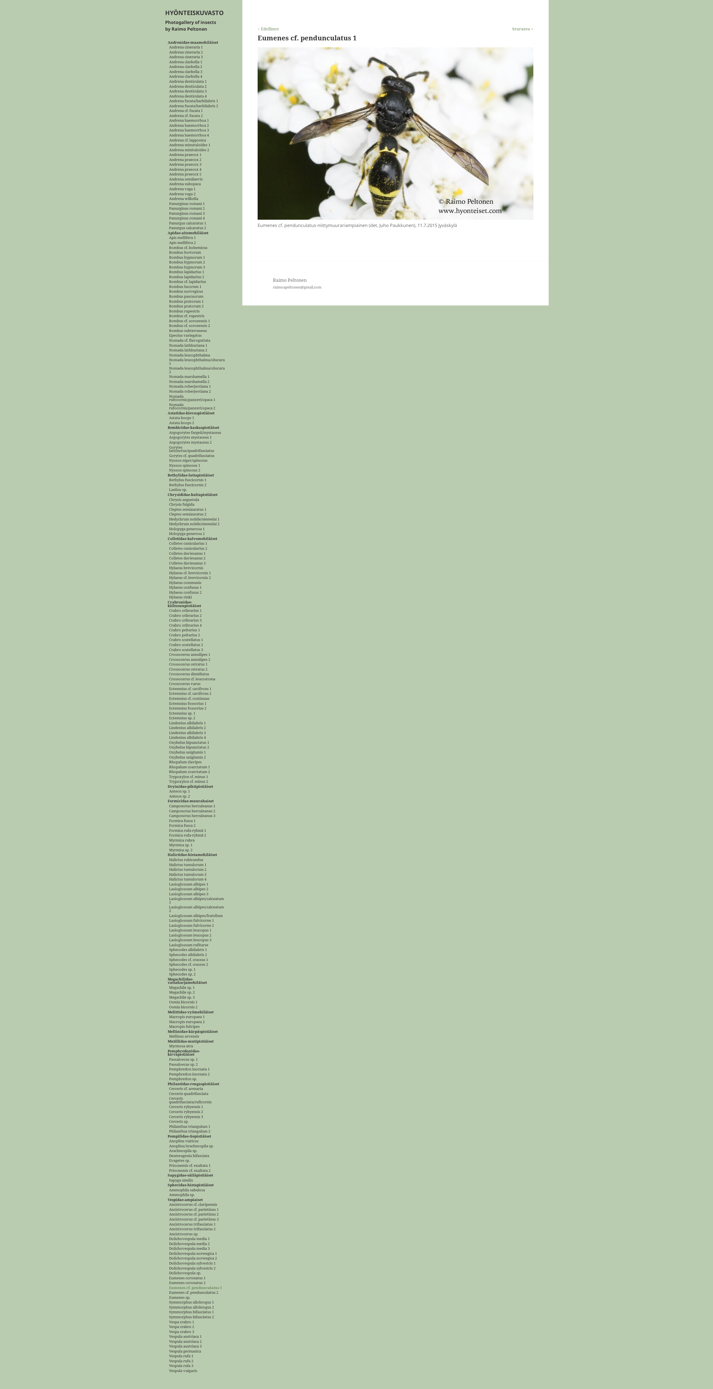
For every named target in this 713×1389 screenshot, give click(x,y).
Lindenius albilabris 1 (187, 723)
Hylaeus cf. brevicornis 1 (190, 573)
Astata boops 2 (181, 422)
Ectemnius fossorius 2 (187, 708)
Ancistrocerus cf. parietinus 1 (194, 1209)
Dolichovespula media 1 (189, 1239)
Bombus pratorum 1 (186, 301)
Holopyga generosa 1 (187, 529)
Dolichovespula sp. (185, 1273)
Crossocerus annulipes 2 (189, 659)
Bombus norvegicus (186, 291)
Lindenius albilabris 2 (187, 728)
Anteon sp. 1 (179, 791)
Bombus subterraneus (188, 330)
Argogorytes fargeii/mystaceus (195, 432)
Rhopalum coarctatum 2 (189, 772)
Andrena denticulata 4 (188, 96)
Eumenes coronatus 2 (187, 1283)
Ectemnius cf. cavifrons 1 (190, 688)
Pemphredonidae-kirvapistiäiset (184, 1053)
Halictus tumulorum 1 (187, 864)
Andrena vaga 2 (182, 194)
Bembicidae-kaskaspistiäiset (193, 427)
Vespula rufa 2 (181, 1361)
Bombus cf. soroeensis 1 (189, 321)
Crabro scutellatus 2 (186, 644)
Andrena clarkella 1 (185, 62)
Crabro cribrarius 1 (185, 610)
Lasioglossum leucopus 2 (190, 935)
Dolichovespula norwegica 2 (193, 1258)
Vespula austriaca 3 (185, 1346)
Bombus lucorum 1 (185, 286)
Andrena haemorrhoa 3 (189, 130)
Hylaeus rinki (180, 597)
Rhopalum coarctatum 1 (189, 767)
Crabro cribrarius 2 (185, 615)
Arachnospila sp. (183, 1151)
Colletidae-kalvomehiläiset (192, 538)
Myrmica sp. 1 (180, 845)
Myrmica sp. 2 (180, 850)
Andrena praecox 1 (185, 155)
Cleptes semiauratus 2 (187, 514)
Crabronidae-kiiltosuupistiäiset (184, 604)
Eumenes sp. (179, 1297)
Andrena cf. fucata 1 (186, 111)
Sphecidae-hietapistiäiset (191, 1185)
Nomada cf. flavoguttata (189, 340)
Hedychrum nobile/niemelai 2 (194, 524)
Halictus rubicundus (186, 860)
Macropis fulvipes (184, 1026)
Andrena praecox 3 (185, 164)
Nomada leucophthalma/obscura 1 (197, 362)
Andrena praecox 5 (185, 174)
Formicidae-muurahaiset (191, 801)
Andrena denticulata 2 (188, 86)
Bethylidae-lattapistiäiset (191, 475)
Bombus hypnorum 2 (187, 262)
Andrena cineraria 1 (186, 47)
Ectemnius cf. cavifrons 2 (190, 693)
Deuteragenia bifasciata (189, 1155)
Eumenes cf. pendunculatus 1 (195, 1287)
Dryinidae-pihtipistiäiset (190, 786)
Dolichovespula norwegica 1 (193, 1253)
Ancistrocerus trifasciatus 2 (192, 1229)
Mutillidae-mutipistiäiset (191, 1041)
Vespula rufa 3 (181, 1366)
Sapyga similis (181, 1180)
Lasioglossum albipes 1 (188, 884)
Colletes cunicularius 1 (188, 543)
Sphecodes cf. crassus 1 (188, 959)
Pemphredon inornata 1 (189, 1069)
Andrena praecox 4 (185, 169)
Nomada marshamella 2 (189, 381)
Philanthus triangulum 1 (189, 1126)
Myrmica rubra (182, 840)
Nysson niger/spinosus (188, 460)
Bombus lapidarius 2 (186, 277)
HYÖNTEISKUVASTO (194, 13)
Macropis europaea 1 (187, 1017)
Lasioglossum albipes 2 (188, 889)
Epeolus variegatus (185, 335)
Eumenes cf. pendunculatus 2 (193, 1292)
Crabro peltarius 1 (184, 630)
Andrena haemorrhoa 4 (189, 135)
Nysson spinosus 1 (184, 465)
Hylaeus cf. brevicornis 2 (190, 578)
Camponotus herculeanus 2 (192, 811)
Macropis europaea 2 (187, 1021)
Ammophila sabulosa (187, 1190)
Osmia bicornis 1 (183, 1002)
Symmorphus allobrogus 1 (191, 1302)
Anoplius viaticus (184, 1141)
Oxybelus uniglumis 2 (187, 757)
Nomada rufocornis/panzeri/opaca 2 (192, 406)
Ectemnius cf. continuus (189, 698)
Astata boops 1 (181, 418)
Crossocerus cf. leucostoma (192, 679)
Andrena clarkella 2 (185, 67)
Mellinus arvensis (184, 1036)
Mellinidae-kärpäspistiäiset (193, 1031)
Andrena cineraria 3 (186, 57)
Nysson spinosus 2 (184, 470)
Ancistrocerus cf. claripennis (193, 1204)
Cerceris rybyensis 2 (186, 1112)
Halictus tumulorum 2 (187, 869)
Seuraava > (522, 28)
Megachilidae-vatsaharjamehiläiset (187, 981)
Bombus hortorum (185, 252)
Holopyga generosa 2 (187, 534)
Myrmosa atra (181, 1046)
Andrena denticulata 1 (188, 81)
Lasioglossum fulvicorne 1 (191, 920)
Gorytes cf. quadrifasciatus (191, 455)
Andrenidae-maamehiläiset (193, 42)
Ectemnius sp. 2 (182, 718)
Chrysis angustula (184, 499)
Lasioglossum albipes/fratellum (196, 915)
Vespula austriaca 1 (185, 1336)
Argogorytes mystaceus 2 (190, 442)
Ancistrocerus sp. (183, 1234)
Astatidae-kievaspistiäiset (191, 413)
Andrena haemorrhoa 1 (189, 120)
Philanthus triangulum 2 (189, 1131)
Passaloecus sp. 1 (183, 1059)
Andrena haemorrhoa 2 (189, 125)
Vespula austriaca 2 (185, 1341)
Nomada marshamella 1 (189, 377)
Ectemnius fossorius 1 (187, 703)
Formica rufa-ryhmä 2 (187, 835)
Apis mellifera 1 (182, 238)
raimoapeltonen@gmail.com (297, 287)
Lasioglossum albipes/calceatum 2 (196, 909)
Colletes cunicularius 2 (188, 548)
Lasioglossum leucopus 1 (190, 930)
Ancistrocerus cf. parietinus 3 (194, 1219)
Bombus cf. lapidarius (187, 282)
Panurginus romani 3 (187, 213)
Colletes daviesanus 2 (187, 558)
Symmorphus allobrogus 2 (191, 1307)
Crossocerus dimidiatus (189, 674)
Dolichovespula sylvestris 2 (192, 1268)
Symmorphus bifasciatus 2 (191, 1317)
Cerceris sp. (179, 1121)
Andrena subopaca (185, 184)
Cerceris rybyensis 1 (186, 1107)
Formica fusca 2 (182, 825)
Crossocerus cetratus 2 (188, 669)
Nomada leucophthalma (189, 355)
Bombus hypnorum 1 (187, 257)
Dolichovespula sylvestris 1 (192, 1263)
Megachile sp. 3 (182, 997)
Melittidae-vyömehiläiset (191, 1012)
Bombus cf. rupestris (186, 316)
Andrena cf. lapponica (187, 140)
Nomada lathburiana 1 (188, 345)
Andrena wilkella (183, 199)
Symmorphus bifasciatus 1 (191, 1312)
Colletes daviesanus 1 (187, 553)
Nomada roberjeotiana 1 (190, 386)
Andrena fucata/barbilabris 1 (193, 101)
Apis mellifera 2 (182, 243)
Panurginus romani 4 (187, 218)
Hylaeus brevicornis (186, 568)
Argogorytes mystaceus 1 (190, 437)
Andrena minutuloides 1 (189, 145)
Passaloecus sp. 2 (183, 1064)
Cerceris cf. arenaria (186, 1089)
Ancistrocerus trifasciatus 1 (192, 1224)
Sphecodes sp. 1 (182, 969)
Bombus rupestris (184, 311)
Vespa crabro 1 (181, 1322)
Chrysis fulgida (181, 504)
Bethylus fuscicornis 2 (187, 485)
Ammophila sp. (182, 1195)
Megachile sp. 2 (182, 992)
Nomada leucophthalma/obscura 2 (197, 370)
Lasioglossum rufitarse (188, 945)
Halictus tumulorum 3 (187, 874)
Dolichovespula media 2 (189, 1243)
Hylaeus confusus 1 (185, 587)
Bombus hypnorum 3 (187, 267)
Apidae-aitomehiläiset (188, 233)
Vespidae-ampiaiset (185, 1199)
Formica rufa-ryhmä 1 (187, 830)
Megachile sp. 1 (182, 987)
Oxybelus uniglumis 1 (187, 752)
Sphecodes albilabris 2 (188, 954)
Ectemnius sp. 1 (182, 713)
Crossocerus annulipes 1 (189, 654)
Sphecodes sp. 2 (182, 974)
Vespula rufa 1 (181, 1356)
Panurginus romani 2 (187, 208)
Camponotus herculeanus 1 (192, 806)
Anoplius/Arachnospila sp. (191, 1146)
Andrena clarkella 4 (185, 76)
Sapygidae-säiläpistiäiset (190, 1175)
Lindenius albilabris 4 (187, 737)
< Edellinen (268, 28)
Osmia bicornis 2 (183, 1007)
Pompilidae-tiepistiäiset (189, 1136)
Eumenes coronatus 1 (187, 1278)
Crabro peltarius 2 (184, 635)
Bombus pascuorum (186, 296)
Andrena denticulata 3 (188, 91)
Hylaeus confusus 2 (185, 592)
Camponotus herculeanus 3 (192, 816)
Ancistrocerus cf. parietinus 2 (194, 1214)
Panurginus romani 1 (187, 203)
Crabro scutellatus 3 (186, 649)
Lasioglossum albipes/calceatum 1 (196, 901)
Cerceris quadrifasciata (188, 1093)
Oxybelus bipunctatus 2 (189, 747)
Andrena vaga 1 (182, 189)
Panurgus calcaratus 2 (187, 228)
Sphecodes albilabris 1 (188, 950)
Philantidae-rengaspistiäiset (193, 1084)
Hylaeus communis (185, 582)
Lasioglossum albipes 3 (188, 894)
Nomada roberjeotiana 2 (190, 391)
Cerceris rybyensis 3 (186, 1116)
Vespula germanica (185, 1351)
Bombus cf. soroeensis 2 (189, 326)
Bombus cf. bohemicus (188, 247)
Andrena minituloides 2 (189, 150)
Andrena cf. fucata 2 (186, 115)
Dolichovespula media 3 (189, 1248)
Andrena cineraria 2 (186, 52)
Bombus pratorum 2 (186, 306)
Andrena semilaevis (186, 179)
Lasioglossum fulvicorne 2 (191, 925)
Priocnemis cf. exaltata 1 (190, 1165)
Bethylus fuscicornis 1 (187, 480)
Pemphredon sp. (183, 1079)
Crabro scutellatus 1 (186, 640)
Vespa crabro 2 (181, 1327)
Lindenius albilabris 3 (187, 732)
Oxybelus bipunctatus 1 (189, 742)
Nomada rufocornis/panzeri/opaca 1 (192, 398)
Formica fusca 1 (182, 820)
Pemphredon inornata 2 (189, 1074)
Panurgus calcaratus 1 (187, 223)
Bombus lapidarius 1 (186, 272)
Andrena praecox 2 (185, 159)
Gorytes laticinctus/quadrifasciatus (191, 449)
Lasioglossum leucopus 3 (190, 940)
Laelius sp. (178, 490)
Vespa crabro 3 (181, 1331)
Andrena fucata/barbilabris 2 (193, 106)
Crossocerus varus (185, 684)
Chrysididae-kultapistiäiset (193, 495)
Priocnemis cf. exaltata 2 (190, 1170)
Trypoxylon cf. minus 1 (188, 776)
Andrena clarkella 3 (185, 71)
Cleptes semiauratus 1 (187, 509)
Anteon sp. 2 (179, 796)
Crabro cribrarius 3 (185, 620)
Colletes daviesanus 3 (187, 563)
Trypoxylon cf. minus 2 (188, 781)
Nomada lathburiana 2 (188, 350)
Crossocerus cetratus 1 (188, 664)
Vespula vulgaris (183, 1370)
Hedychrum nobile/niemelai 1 (194, 519)
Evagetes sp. (179, 1160)
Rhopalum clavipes (185, 762)
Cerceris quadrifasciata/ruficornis (190, 1100)
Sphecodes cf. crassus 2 (188, 964)
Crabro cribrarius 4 (185, 625)
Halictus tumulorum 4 (187, 879)
